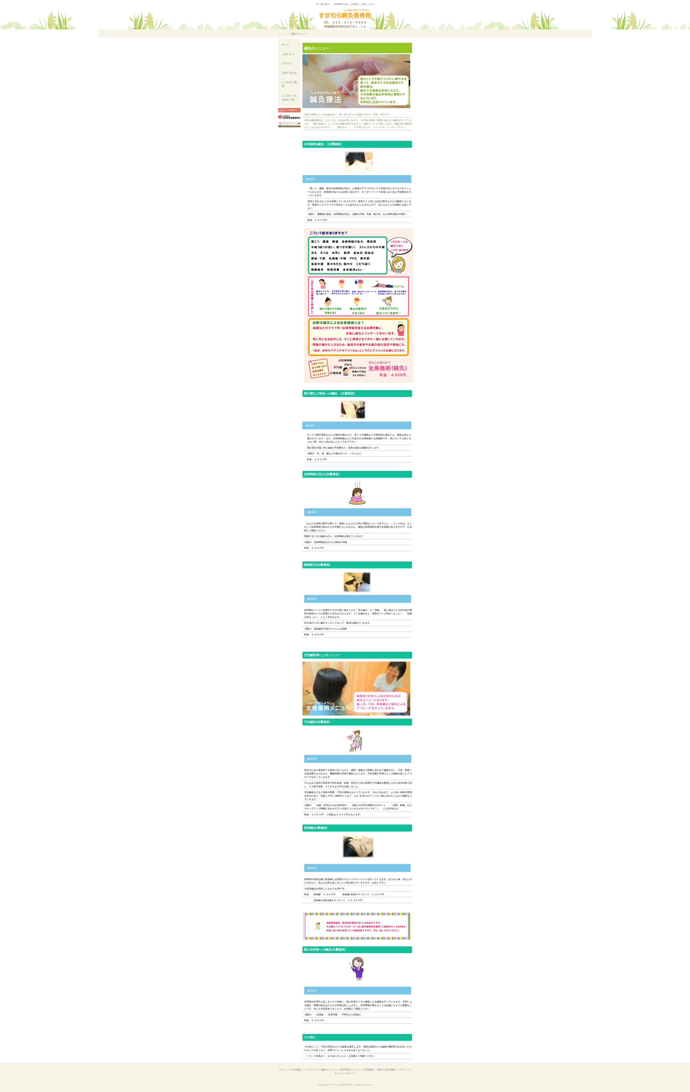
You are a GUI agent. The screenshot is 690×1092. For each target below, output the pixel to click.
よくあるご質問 (289, 84)
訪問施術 (369, 1069)
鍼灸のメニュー (329, 1069)
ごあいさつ (288, 53)
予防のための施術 (386, 1069)
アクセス (287, 63)
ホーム (285, 44)
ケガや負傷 (295, 1069)
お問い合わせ (289, 72)
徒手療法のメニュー (350, 1069)
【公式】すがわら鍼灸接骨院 (345, 14)
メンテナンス (311, 1069)
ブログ (402, 1069)
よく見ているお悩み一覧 (289, 97)
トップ (281, 33)
